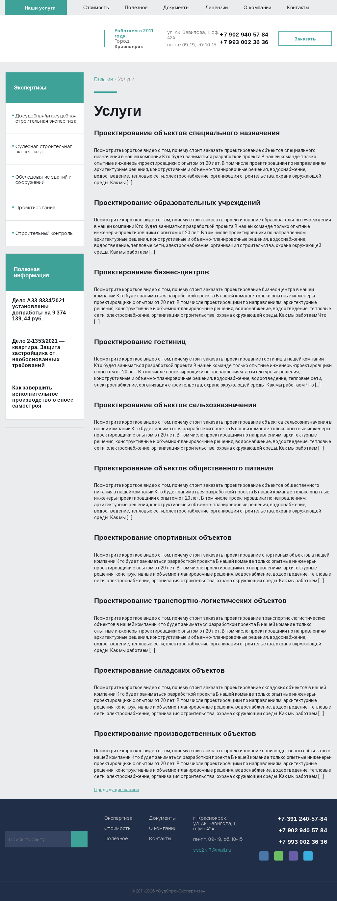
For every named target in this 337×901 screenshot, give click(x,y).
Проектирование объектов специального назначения (187, 133)
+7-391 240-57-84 (302, 818)
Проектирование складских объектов (159, 670)
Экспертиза (118, 818)
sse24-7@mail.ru (212, 850)
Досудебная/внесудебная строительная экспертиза (46, 118)
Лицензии (216, 7)
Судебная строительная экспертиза (43, 149)
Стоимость (96, 7)
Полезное (136, 7)
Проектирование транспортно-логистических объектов (190, 600)
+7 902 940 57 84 (244, 34)
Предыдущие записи (116, 789)
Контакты (298, 7)
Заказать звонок (305, 41)
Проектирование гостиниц (140, 341)
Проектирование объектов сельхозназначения (175, 405)
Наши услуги (40, 8)
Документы (176, 7)
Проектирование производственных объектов (175, 733)
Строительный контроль (44, 233)
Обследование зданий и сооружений (43, 179)
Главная (103, 79)
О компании (257, 7)
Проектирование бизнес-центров (151, 272)
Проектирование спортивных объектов (163, 537)
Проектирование (35, 207)
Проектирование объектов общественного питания (183, 468)
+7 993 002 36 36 (244, 42)
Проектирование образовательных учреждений (177, 202)
